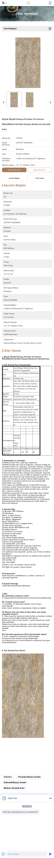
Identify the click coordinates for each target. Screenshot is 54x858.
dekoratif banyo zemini (15, 782)
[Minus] (50, 798)
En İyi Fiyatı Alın (14, 170)
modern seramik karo (14, 788)
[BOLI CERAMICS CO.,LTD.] (28, 3)
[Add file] (3, 854)
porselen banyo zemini (29, 777)
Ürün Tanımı (39, 178)
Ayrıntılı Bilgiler (14, 178)
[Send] (50, 854)
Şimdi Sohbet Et (39, 170)
